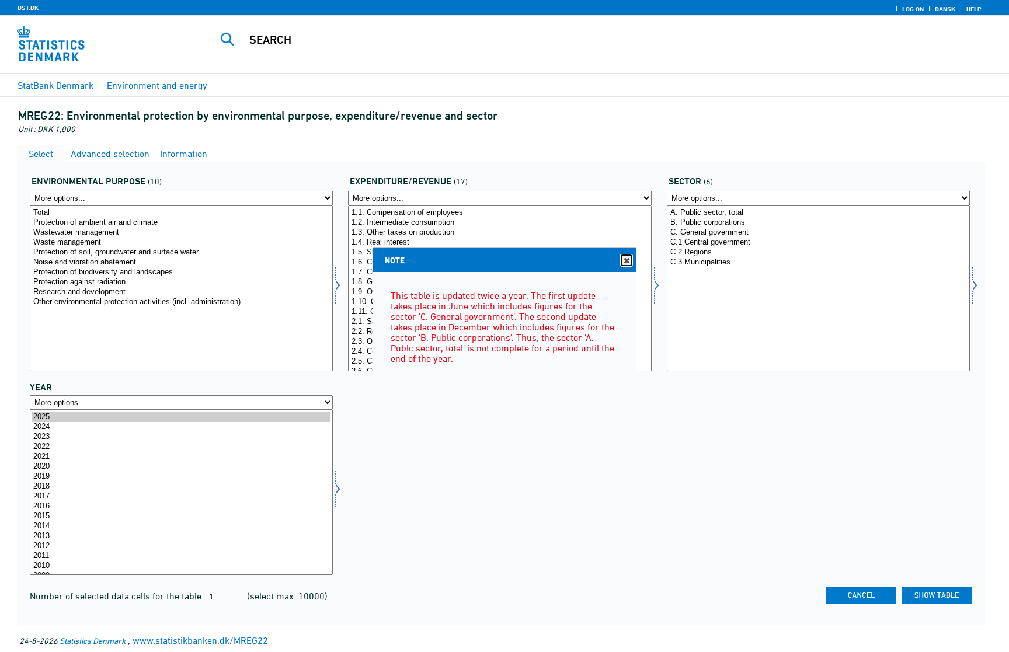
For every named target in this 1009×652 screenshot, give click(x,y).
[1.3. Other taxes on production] (499, 233)
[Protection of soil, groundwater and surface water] (181, 252)
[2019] (181, 477)
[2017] (181, 496)
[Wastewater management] (181, 233)
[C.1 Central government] (818, 242)
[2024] (181, 427)
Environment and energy (157, 85)
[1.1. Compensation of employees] (499, 213)
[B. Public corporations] (818, 223)
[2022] (181, 447)
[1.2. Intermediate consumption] (499, 223)
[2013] (181, 536)
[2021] (181, 457)
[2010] (181, 566)
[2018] (181, 486)
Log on (913, 9)
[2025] (181, 417)
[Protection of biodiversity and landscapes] (181, 272)
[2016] (181, 506)
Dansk (945, 9)
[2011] (181, 556)
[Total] (181, 213)
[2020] (181, 467)
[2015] (181, 516)
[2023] (181, 437)
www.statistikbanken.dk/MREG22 (200, 640)
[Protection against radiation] (181, 282)
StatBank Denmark (55, 85)
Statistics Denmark (93, 641)
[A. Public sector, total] (818, 213)
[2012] (181, 546)
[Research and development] (181, 292)
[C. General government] (818, 233)
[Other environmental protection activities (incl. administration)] (181, 302)
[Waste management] (181, 242)
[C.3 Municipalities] (818, 262)
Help (974, 9)
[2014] (181, 526)
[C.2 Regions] (818, 252)
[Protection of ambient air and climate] (181, 223)
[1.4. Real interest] (499, 242)
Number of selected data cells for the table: (118, 596)
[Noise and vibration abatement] (181, 262)
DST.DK (28, 8)
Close (626, 260)
